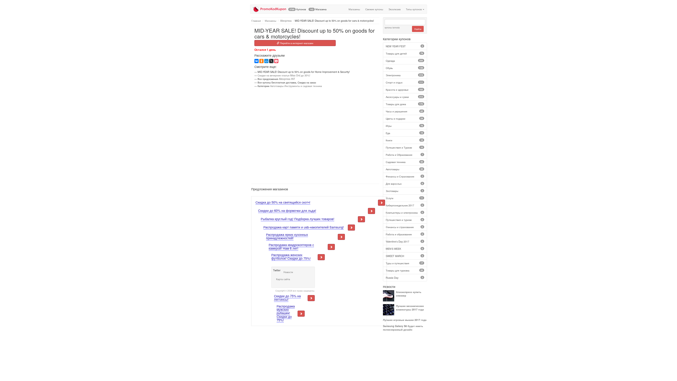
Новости (288, 272)
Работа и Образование (404, 154)
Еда (404, 133)
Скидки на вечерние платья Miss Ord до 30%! (284, 75)
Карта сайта (283, 279)
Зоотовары (404, 191)
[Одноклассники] (261, 61)
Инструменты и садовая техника (303, 86)
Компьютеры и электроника (404, 212)
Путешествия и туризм (404, 220)
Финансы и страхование (404, 227)
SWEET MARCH (404, 256)
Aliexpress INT (287, 79)
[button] (381, 203)
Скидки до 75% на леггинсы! (287, 298)
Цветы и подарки (404, 118)
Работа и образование (404, 234)
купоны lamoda (392, 27)
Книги (404, 140)
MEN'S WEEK (404, 248)
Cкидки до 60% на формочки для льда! (287, 210)
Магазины (354, 9)
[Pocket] (276, 61)
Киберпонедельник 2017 (404, 205)
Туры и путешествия (404, 263)
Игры (404, 126)
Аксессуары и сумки (404, 97)
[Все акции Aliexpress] (319, 198)
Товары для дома (404, 104)
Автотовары (404, 169)
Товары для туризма (404, 270)
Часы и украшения (404, 111)
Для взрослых (404, 183)
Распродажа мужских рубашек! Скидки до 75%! (286, 313)
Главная (256, 20)
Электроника (404, 75)
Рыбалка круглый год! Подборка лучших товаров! (297, 218)
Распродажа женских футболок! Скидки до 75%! (291, 256)
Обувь (404, 68)
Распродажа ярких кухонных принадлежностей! (287, 236)
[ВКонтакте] (256, 61)
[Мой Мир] (266, 61)
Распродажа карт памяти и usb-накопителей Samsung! (303, 227)
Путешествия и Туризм (404, 147)
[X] (271, 61)
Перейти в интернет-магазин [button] (296, 43)
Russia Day (404, 277)
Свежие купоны (374, 9)
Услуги (404, 198)
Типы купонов (414, 9)
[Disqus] (315, 135)
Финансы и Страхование (404, 176)
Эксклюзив (394, 9)
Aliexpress (286, 20)
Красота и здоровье (404, 89)
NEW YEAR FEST (404, 46)
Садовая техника (404, 162)
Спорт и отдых (404, 82)
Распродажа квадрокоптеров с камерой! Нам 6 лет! (291, 246)
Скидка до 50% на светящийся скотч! (282, 202)
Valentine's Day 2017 (404, 241)
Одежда (404, 60)
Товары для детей (404, 53)
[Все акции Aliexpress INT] (252, 28)
